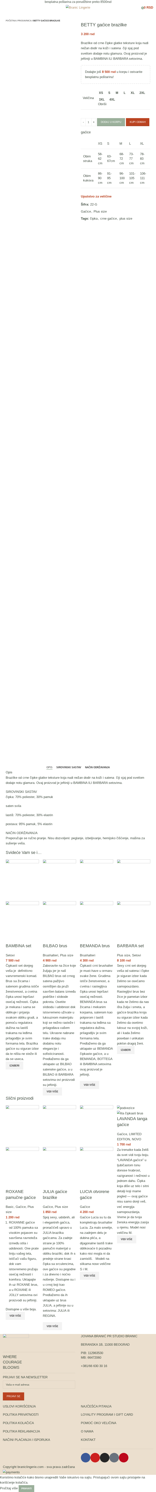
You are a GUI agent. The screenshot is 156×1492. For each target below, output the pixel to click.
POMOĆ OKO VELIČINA (98, 1423)
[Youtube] (95, 1457)
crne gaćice (108, 218)
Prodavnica (25, 20)
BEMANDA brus (95, 945)
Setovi (10, 955)
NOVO (136, 1139)
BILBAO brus (55, 945)
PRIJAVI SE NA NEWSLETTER (25, 1377)
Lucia (84, 1227)
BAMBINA (101, 58)
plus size (125, 218)
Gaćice (86, 211)
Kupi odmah (138, 122)
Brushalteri (50, 955)
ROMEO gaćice (54, 1290)
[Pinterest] (123, 1457)
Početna (11, 20)
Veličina (88, 98)
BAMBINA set (18, 945)
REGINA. (49, 1316)
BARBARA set (130, 945)
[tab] (49, 767)
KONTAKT (88, 1440)
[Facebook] (85, 1457)
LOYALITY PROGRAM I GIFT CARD (107, 1414)
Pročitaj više (9, 1488)
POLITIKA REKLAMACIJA (21, 1431)
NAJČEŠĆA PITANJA (96, 1406)
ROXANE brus (27, 1284)
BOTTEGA (104, 1059)
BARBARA (65, 1074)
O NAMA (87, 1431)
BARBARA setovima (127, 58)
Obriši (102, 104)
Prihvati (26, 1488)
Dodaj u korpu (111, 122)
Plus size (100, 211)
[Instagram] (104, 1457)
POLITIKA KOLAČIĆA (18, 1423)
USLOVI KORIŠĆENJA (19, 1406)
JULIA (47, 1305)
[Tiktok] (114, 1457)
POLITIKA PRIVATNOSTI (21, 1414)
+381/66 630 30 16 (94, 1366)
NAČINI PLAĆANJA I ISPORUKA (26, 1440)
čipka (94, 218)
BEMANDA (88, 1059)
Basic (10, 1207)
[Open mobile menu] (4, 7)
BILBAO (48, 1074)
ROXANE (21, 1290)
